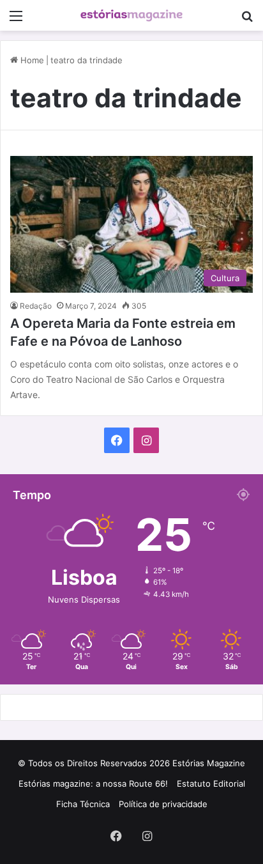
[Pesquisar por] (247, 20)
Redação (36, 306)
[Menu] (16, 20)
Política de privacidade (163, 804)
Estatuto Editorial (211, 783)
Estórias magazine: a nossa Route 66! (93, 783)
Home (31, 60)
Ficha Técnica (83, 804)
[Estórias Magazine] (131, 15)
